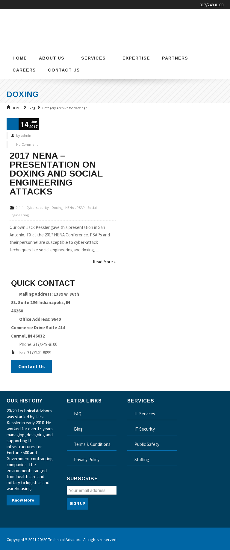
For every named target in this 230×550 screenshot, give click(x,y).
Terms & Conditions (92, 444)
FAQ (77, 414)
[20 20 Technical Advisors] (36, 28)
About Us (51, 58)
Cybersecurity (37, 207)
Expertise (136, 58)
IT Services (144, 414)
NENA (69, 207)
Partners (175, 58)
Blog (31, 108)
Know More (23, 500)
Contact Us (64, 70)
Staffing (141, 459)
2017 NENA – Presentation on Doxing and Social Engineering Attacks (56, 173)
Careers (24, 70)
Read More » (104, 262)
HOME (16, 108)
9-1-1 (20, 207)
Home (20, 58)
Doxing (57, 207)
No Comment (27, 144)
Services (93, 58)
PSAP (81, 207)
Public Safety (146, 444)
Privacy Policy (86, 459)
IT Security (144, 429)
